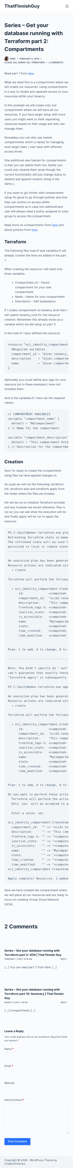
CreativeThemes (14, 1163)
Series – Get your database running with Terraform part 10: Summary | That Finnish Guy (34, 994)
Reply (64, 959)
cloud (8, 62)
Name (9, 1049)
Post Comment (17, 1141)
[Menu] (67, 6)
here (31, 73)
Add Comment (14, 1100)
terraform (38, 62)
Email (8, 1066)
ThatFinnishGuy (22, 6)
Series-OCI (24, 62)
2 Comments (56, 62)
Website (9, 1083)
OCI (15, 62)
